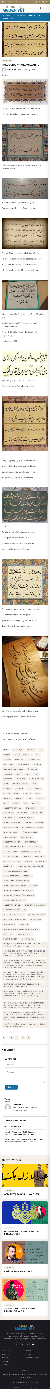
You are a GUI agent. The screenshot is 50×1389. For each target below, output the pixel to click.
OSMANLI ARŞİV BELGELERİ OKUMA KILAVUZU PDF (20, 886)
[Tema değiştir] (35, 8)
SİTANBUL (16, 803)
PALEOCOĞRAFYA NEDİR (36, 915)
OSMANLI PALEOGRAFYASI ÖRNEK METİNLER (18, 895)
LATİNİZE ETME (8, 866)
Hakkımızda (6, 1361)
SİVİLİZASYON (32, 769)
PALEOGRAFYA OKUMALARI (12, 808)
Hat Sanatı (7, 760)
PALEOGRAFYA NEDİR (10, 827)
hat (42, 808)
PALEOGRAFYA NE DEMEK (12, 861)
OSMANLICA (21, 15)
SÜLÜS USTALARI (9, 818)
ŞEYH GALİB (7, 798)
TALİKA (5, 784)
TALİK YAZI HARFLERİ (10, 939)
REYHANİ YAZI (8, 934)
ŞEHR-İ (5, 803)
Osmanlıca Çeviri (23, 764)
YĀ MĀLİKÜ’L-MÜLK (28, 939)
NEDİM (38, 793)
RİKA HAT (38, 789)
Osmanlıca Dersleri (35, 847)
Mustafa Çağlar (18, 750)
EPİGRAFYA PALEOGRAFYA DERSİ (14, 920)
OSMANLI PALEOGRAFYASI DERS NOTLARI (17, 890)
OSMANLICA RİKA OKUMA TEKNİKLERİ (16, 881)
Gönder (11, 1087)
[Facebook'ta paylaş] (11, 1037)
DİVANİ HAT (7, 789)
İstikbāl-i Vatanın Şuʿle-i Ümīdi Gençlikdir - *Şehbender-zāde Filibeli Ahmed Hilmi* (21, 1133)
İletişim (4, 1365)
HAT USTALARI (8, 813)
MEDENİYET (31, 750)
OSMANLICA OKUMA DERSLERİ (13, 847)
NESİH (28, 774)
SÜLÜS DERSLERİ (26, 837)
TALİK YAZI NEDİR (9, 924)
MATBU (16, 793)
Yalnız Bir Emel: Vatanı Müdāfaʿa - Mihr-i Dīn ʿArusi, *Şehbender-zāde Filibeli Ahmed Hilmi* (24, 1141)
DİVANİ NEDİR (39, 857)
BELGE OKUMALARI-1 (13, 1127)
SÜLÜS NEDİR (8, 779)
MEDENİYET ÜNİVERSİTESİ (22, 755)
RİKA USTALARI (22, 813)
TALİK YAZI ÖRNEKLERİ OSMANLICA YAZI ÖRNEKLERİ (20, 929)
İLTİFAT (29, 798)
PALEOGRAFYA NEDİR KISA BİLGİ (14, 910)
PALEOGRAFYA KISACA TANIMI (35, 905)
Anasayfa (8, 15)
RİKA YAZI (6, 793)
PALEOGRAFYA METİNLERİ (12, 905)
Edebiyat (6, 755)
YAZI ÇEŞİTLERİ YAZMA (24, 934)
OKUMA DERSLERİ (31, 842)
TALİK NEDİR (21, 779)
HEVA (25, 803)
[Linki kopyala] (28, 1037)
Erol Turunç (19, 760)
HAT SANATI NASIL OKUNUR (30, 852)
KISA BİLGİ (28, 861)
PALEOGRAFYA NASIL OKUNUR (32, 827)
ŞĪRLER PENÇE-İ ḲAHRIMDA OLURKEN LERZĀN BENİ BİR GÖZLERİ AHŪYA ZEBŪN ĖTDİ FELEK (21, 985)
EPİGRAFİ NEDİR (35, 920)
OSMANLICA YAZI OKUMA (12, 823)
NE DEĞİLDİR (40, 861)
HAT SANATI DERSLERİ (10, 857)
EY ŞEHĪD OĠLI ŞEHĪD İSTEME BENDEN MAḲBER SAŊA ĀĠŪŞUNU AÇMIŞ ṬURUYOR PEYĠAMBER (24, 1025)
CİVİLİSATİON (7, 774)
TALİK (36, 774)
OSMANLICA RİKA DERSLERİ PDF (14, 900)
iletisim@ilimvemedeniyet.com (25, 1382)
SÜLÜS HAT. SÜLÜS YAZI (20, 784)
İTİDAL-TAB (35, 803)
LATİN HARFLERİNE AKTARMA (13, 769)
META (37, 755)
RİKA (29, 789)
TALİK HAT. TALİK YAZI (36, 779)
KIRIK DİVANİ (27, 857)
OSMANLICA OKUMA (26, 818)
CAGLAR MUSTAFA (33, 760)
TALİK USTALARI (37, 813)
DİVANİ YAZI (19, 789)
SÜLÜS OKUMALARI (10, 837)
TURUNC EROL (8, 764)
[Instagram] (43, 2)
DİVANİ (35, 784)
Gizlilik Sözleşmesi (33, 1358)
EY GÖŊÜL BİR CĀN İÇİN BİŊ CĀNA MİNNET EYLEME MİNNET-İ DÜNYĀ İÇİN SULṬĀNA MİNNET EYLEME (24, 945)
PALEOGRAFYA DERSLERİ (11, 842)
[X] (40, 2)
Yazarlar (5, 1358)
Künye (28, 1354)
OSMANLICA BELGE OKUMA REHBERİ (15, 871)
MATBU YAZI (27, 793)
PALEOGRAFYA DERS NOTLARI (13, 915)
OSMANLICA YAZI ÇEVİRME (34, 823)
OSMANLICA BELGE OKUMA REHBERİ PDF (17, 876)
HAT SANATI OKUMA (10, 852)
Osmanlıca (37, 764)
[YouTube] (47, 2)
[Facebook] (37, 2)
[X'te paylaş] (17, 1037)
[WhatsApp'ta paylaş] (23, 1037)
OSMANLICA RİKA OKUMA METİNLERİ (30, 866)
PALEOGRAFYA (31, 808)
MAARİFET (19, 798)
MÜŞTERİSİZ (40, 798)
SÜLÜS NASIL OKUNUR (29, 832)
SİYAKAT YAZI (23, 924)
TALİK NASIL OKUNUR (10, 832)
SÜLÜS (19, 774)
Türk (41, 750)
